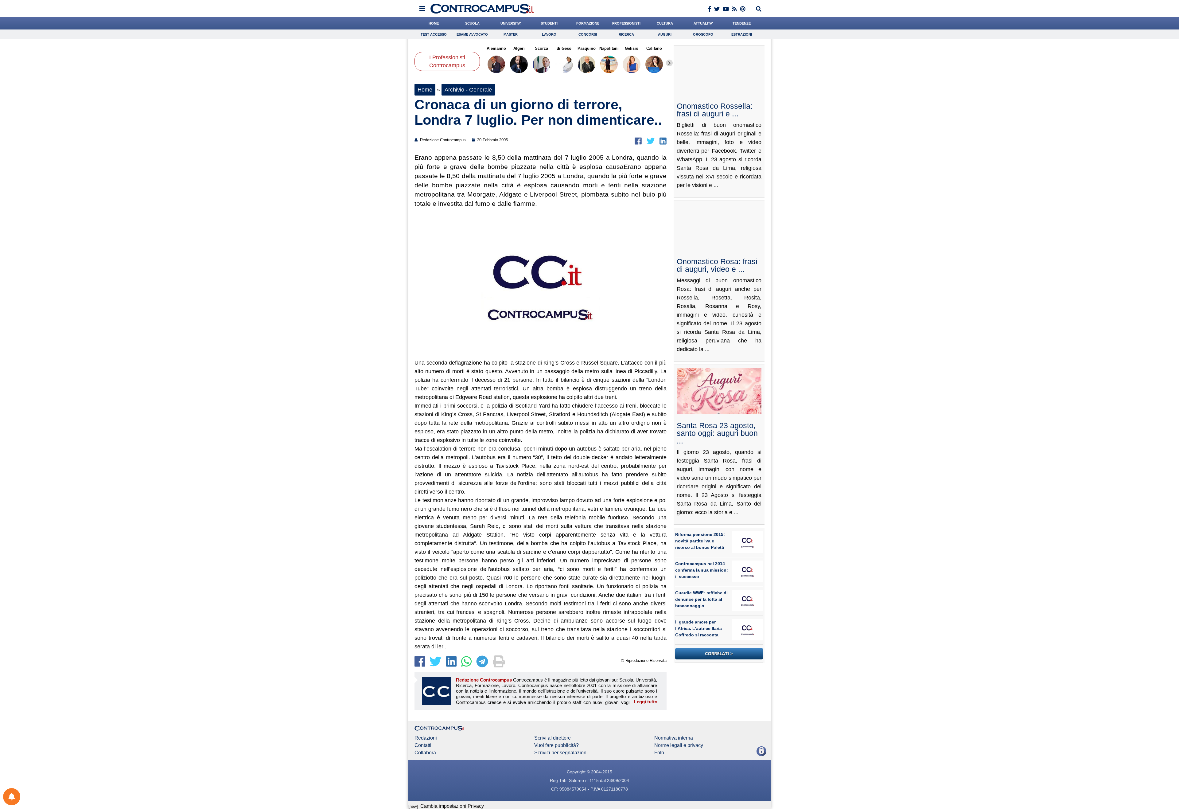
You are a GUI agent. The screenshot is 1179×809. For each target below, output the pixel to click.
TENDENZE (742, 23)
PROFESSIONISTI (626, 23)
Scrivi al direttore (552, 738)
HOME (434, 23)
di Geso (564, 48)
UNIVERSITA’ (510, 23)
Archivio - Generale (468, 90)
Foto (659, 752)
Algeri (518, 48)
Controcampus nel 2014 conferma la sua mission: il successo (701, 570)
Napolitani (609, 48)
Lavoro (549, 34)
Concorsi (587, 34)
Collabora (425, 752)
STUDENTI (549, 23)
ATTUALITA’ (703, 23)
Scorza (541, 48)
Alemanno (496, 48)
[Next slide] (669, 63)
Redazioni (425, 738)
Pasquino (587, 48)
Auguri (664, 34)
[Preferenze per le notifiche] (11, 796)
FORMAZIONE (587, 23)
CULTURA (665, 23)
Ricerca (626, 34)
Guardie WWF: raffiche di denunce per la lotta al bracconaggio (701, 599)
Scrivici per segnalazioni (561, 752)
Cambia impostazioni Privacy (452, 806)
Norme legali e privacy (678, 745)
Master (511, 34)
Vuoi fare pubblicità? (556, 745)
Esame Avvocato (472, 34)
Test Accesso (434, 34)
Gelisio (631, 48)
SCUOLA (472, 23)
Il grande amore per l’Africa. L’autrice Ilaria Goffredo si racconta (698, 628)
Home (425, 90)
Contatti (422, 745)
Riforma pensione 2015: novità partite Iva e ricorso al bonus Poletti (700, 541)
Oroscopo (703, 34)
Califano (654, 48)
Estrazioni (741, 34)
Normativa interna (673, 738)
